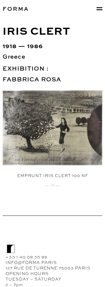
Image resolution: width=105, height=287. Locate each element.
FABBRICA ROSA (32, 79)
